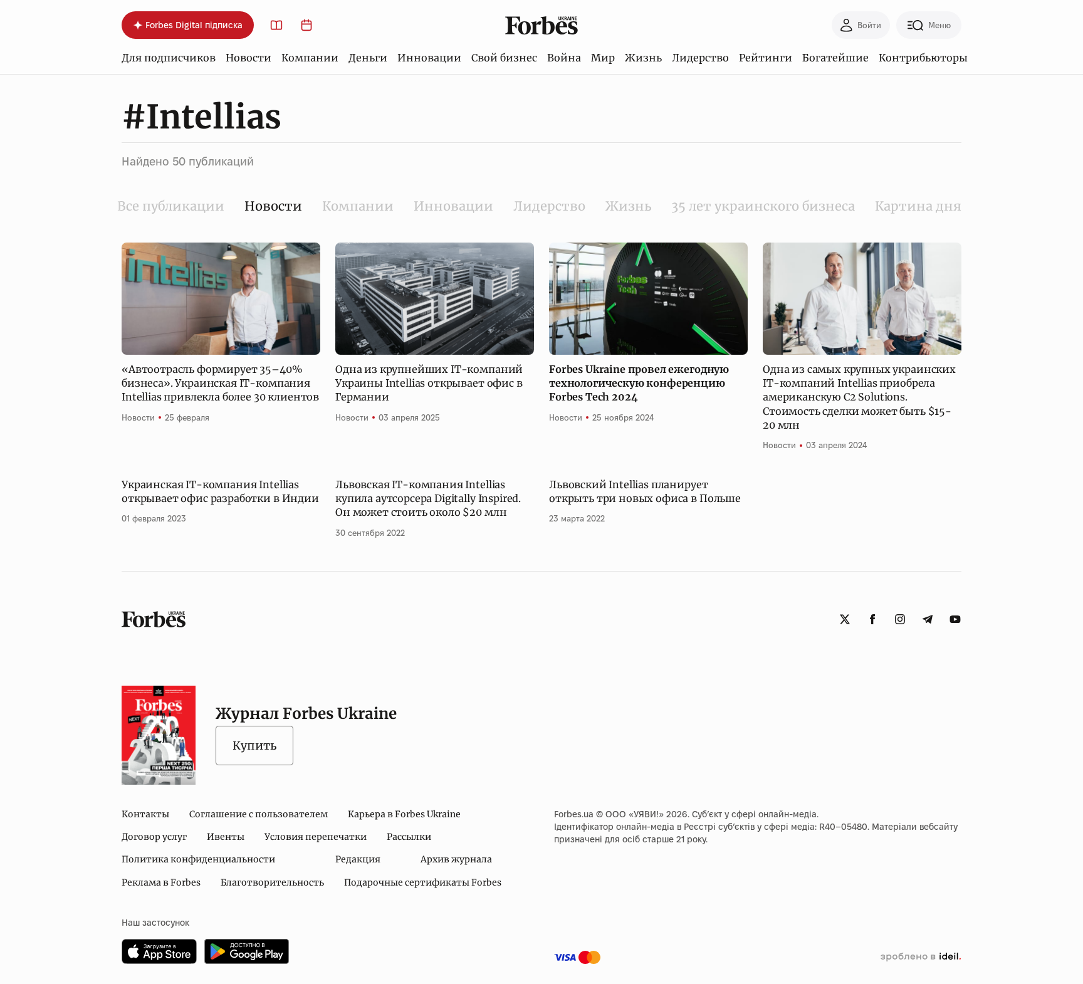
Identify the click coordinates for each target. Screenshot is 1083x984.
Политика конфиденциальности (198, 859)
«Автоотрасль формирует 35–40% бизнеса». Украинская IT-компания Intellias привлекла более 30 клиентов (220, 383)
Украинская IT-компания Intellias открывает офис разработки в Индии (220, 491)
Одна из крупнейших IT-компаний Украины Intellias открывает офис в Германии (429, 383)
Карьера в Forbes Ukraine (404, 814)
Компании (309, 57)
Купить (254, 745)
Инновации (429, 57)
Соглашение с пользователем (258, 814)
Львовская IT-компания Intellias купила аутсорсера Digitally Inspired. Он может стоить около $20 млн (428, 498)
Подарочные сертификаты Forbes (422, 882)
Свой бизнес (504, 57)
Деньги (367, 57)
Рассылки (409, 836)
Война (564, 57)
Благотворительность (272, 882)
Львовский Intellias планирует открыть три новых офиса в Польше (645, 491)
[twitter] (845, 619)
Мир (603, 57)
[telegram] (927, 619)
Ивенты (225, 836)
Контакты (145, 814)
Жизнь (643, 57)
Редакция (357, 859)
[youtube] (955, 619)
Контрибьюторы (923, 57)
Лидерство (700, 57)
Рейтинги (765, 57)
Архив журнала (456, 859)
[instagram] (900, 619)
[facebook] (872, 619)
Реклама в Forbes (161, 882)
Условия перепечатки (315, 836)
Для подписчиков (169, 57)
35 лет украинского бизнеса (763, 206)
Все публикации (170, 206)
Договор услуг (154, 836)
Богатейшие (835, 57)
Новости (248, 57)
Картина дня (918, 206)
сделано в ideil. (920, 957)
